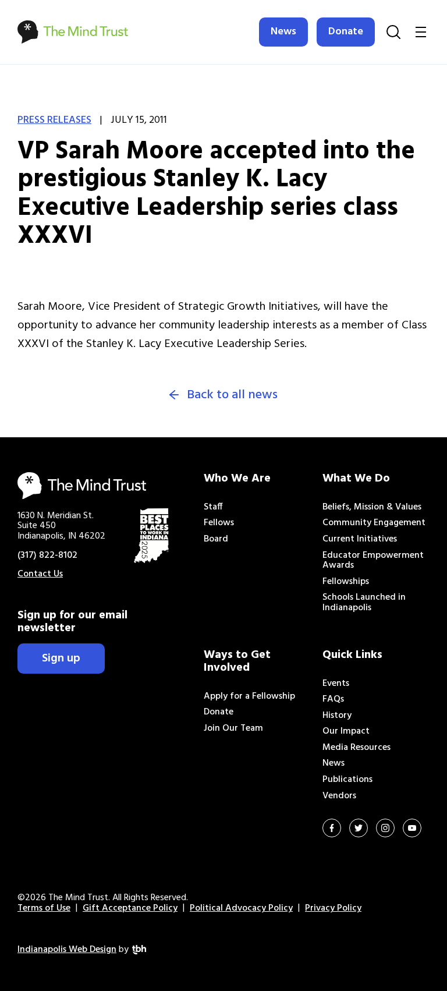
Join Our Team (233, 728)
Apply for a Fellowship (249, 696)
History (337, 715)
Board (216, 539)
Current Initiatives (359, 539)
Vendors (339, 796)
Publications (347, 779)
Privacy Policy (333, 908)
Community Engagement (373, 522)
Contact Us (40, 574)
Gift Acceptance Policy (130, 908)
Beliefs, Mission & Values (371, 507)
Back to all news (232, 395)
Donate (345, 31)
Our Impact (346, 731)
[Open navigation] (421, 32)
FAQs (333, 699)
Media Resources (356, 747)
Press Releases (54, 120)
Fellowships (345, 581)
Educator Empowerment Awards (373, 561)
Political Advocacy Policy (241, 908)
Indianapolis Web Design (66, 949)
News (283, 31)
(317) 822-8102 (47, 555)
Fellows (219, 522)
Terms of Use (43, 908)
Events (335, 683)
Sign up (61, 658)
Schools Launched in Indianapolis (364, 602)
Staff (213, 507)
